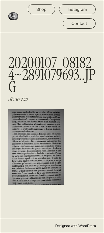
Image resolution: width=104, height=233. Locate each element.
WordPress (87, 226)
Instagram (77, 9)
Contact (79, 23)
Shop (41, 9)
